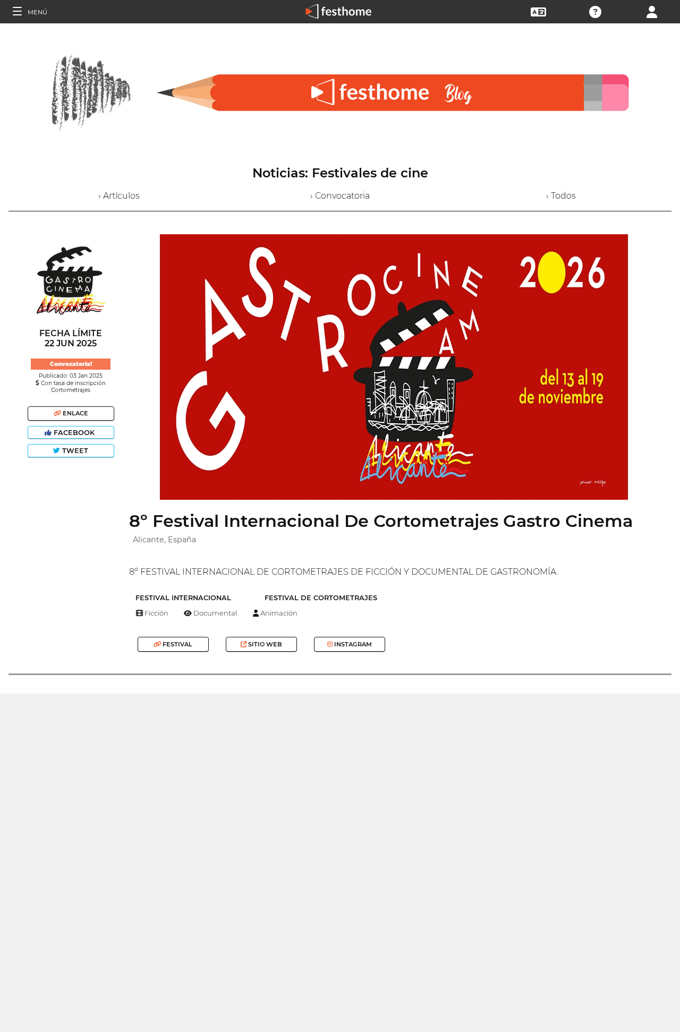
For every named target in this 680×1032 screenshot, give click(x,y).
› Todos (561, 196)
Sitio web (264, 644)
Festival (176, 644)
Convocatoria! (71, 364)
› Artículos (119, 196)
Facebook (74, 433)
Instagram (352, 644)
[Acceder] (652, 11)
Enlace (74, 413)
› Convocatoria (340, 196)
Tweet (74, 451)
